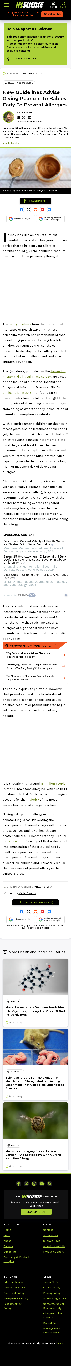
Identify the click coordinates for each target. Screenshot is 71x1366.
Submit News (51, 1240)
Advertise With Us (54, 1246)
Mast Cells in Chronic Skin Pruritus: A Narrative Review (35, 576)
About (7, 1240)
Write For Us (50, 1235)
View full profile (11, 143)
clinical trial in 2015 (17, 393)
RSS (60, 1343)
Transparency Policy (16, 1298)
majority (32, 799)
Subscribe (10, 1251)
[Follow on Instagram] (34, 1183)
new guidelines (20, 324)
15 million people (53, 783)
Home (7, 1229)
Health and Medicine (20, 82)
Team (7, 1235)
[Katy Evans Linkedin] (19, 117)
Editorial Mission (14, 1282)
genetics (16, 1071)
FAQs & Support (53, 1251)
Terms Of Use (51, 1282)
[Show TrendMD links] (66, 594)
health (15, 1001)
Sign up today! (36, 1211)
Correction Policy (14, 1287)
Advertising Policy (54, 1298)
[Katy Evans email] (30, 117)
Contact (48, 1229)
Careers (8, 1246)
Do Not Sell (50, 1323)
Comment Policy (14, 1293)
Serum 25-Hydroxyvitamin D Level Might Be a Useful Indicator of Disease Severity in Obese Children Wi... (34, 559)
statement (17, 841)
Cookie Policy (51, 1287)
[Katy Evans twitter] (24, 117)
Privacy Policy (51, 1293)
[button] (63, 3)
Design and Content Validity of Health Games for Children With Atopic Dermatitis (34, 543)
